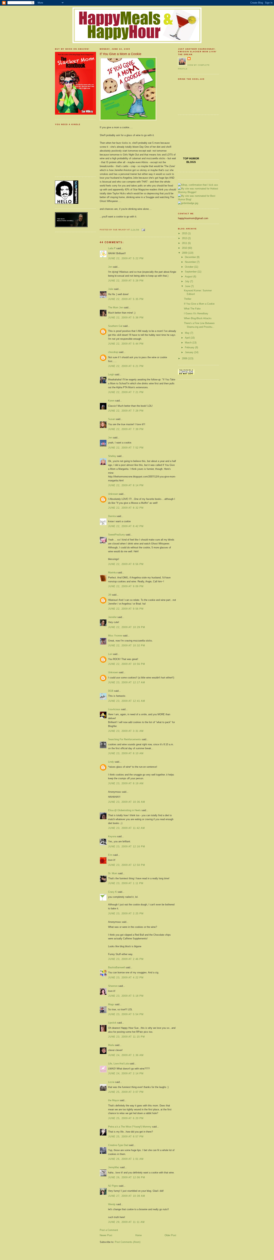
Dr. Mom (112, 873)
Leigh (111, 374)
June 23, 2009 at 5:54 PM (126, 1014)
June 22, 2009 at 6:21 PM (126, 366)
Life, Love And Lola (118, 1063)
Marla (111, 1045)
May (187, 332)
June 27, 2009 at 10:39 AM (126, 1195)
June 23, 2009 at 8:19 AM (126, 783)
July (187, 281)
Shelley (112, 456)
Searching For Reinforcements (124, 739)
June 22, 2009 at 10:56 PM (126, 664)
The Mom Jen (115, 307)
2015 (185, 233)
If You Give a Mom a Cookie (120, 54)
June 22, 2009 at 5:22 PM (126, 258)
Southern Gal (115, 326)
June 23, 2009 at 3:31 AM (126, 731)
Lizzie (111, 1082)
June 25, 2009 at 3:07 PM (126, 1092)
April (187, 337)
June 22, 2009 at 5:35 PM (126, 299)
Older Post (170, 1235)
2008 (185, 358)
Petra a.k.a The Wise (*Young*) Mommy (129, 1126)
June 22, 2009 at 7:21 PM (126, 392)
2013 (185, 238)
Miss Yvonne (115, 635)
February (190, 347)
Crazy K (112, 891)
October (189, 266)
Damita (112, 516)
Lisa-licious (114, 709)
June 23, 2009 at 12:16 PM (126, 846)
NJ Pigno (113, 1185)
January (189, 352)
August (189, 276)
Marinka (112, 572)
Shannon (113, 986)
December (191, 257)
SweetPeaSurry (116, 534)
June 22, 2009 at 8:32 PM (126, 507)
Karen (111, 400)
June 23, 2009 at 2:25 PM (126, 913)
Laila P (112, 248)
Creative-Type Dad (118, 1145)
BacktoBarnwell (116, 967)
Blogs (191, 162)
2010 (185, 248)
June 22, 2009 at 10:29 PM (126, 627)
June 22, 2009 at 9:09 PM (126, 586)
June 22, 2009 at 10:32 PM (126, 645)
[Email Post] (143, 230)
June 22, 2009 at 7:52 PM (126, 447)
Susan (111, 419)
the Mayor (113, 1100)
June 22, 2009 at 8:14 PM (126, 485)
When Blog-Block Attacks (198, 318)
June (188, 286)
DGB (110, 690)
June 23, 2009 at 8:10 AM (126, 753)
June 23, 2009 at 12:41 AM (126, 701)
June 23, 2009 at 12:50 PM (126, 865)
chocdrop (113, 352)
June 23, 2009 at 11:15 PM (126, 1036)
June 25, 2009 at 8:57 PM (126, 1136)
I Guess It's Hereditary (196, 313)
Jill (109, 594)
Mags (111, 1004)
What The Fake (192, 308)
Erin (110, 855)
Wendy (112, 1204)
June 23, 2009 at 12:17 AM (126, 682)
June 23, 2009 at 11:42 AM (126, 828)
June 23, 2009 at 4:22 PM (126, 977)
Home (138, 1235)
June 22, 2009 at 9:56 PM (126, 608)
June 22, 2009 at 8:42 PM (126, 526)
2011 (185, 243)
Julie (110, 289)
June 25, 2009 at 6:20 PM (126, 1118)
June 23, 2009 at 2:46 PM (126, 959)
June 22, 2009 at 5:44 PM (126, 343)
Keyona (112, 836)
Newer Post (106, 1235)
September (191, 271)
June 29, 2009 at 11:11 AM (126, 1222)
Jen (110, 266)
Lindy (111, 761)
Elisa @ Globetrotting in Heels (124, 810)
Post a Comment (109, 1230)
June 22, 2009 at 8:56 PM (126, 564)
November (191, 262)
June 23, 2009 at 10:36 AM (126, 801)
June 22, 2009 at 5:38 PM (126, 317)
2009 (185, 252)
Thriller (187, 299)
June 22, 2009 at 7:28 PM (126, 410)
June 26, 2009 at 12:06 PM (126, 1177)
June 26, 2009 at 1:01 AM (126, 1159)
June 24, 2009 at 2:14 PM (126, 1073)
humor (194, 158)
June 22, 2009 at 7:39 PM (126, 429)
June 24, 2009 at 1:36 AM (126, 1055)
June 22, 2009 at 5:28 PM (126, 280)
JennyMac (113, 1167)
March (188, 342)
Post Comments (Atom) (127, 1242)
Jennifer (112, 617)
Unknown (113, 494)
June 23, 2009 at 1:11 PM (125, 883)
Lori (110, 654)
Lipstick (112, 1022)
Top (186, 158)
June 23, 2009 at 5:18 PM (126, 995)
